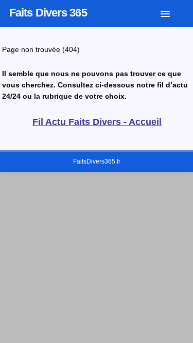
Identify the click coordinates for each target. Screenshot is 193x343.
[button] (172, 12)
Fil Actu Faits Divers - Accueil (97, 122)
